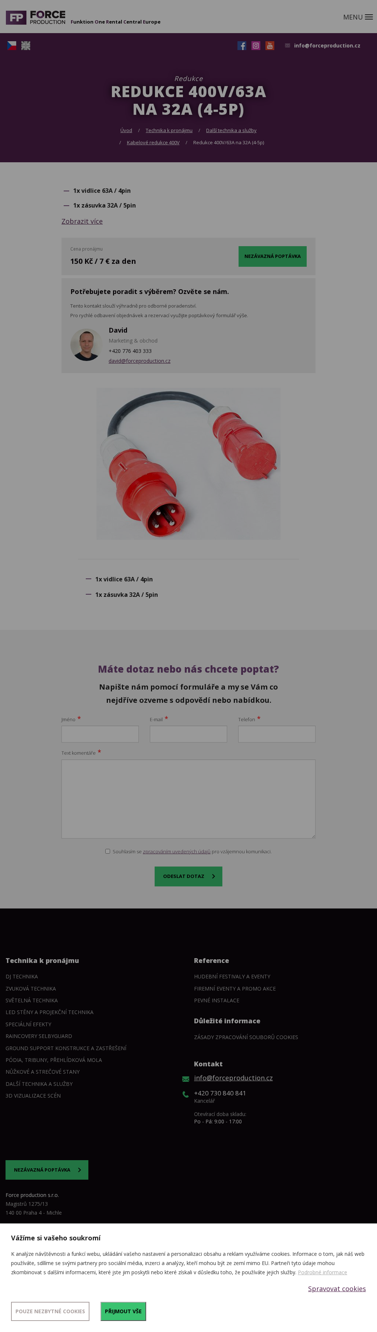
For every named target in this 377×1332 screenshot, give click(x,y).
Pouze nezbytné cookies (50, 1311)
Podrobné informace (322, 1272)
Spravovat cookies (337, 1288)
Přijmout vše (123, 1311)
